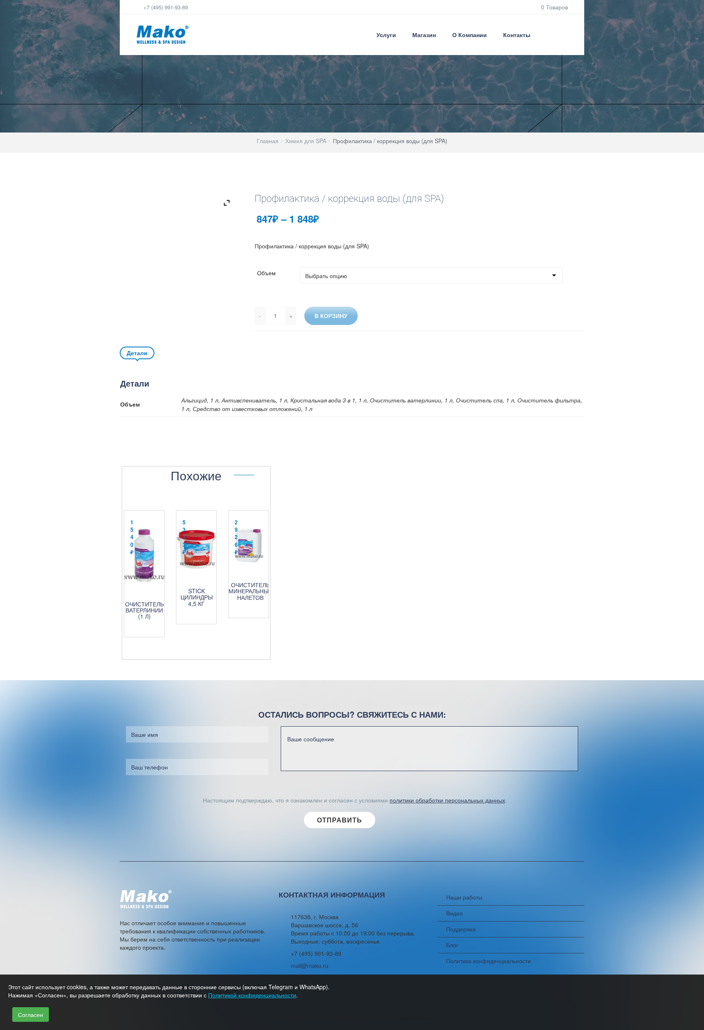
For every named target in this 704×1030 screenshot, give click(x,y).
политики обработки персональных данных (447, 800)
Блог (452, 945)
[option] (144, 569)
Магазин (424, 35)
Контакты (516, 35)
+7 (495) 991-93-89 (165, 7)
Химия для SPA (305, 141)
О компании (469, 35)
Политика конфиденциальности (488, 961)
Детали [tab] (137, 353)
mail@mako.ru (309, 965)
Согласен (30, 1014)
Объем (266, 273)
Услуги (386, 35)
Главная (268, 141)
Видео (454, 913)
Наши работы (464, 897)
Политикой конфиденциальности (252, 995)
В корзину (331, 316)
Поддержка (461, 929)
